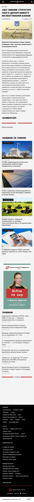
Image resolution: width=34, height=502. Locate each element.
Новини (5, 407)
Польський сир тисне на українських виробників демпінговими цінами (15, 351)
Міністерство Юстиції (8, 466)
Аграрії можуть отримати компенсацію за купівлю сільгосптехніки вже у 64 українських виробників (16, 222)
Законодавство (8, 142)
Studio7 (29, 499)
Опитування (7, 482)
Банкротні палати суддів (9, 459)
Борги (19, 414)
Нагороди (5, 419)
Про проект (10, 493)
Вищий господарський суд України (12, 454)
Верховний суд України (9, 457)
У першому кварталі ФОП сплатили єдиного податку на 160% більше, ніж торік (16, 251)
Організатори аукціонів (22, 476)
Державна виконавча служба (11, 468)
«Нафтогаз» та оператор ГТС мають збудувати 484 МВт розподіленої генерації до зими (15, 360)
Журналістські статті (16, 429)
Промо (23, 419)
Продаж (17, 419)
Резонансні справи (18, 410)
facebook (24, 493)
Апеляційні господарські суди (11, 452)
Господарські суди (8, 449)
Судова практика (7, 438)
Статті (5, 426)
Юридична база (8, 463)
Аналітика (5, 429)
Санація (13, 412)
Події (11, 419)
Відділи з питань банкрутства (11, 471)
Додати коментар (7, 127)
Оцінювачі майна (7, 478)
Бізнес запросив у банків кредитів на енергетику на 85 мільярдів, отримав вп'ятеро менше (16, 193)
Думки (23, 433)
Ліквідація (6, 412)
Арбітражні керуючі (8, 476)
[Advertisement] (15, 391)
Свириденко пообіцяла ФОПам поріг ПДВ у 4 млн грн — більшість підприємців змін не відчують (15, 318)
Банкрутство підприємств (10, 417)
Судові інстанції (8, 447)
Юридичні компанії (8, 473)
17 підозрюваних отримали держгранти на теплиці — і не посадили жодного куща (17, 343)
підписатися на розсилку (19, 489)
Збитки (20, 417)
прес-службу (16, 57)
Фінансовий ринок (14, 422)
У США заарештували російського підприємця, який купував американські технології (15, 164)
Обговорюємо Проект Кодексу (11, 433)
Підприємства (8, 443)
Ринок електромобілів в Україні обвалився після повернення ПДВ (14, 326)
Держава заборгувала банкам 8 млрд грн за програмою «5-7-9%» (15, 334)
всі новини (17, 377)
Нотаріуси (18, 473)
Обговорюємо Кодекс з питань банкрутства (14, 436)
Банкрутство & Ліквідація (24, 55)
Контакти (16, 493)
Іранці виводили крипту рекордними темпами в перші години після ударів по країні (16, 369)
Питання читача (7, 431)
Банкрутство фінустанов (9, 414)
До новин (4, 6)
